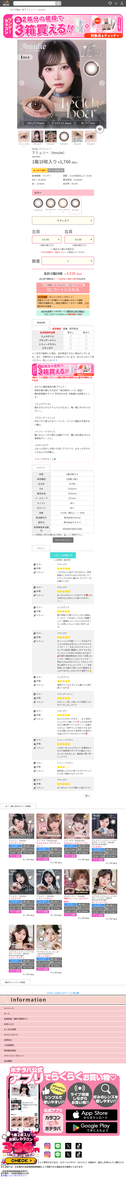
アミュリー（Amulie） (36, 9)
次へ (87, 795)
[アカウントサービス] (122, 3)
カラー (38, 192)
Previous (14, 138)
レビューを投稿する (63, 555)
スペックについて (63, 540)
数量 (36, 261)
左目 (36, 231)
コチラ (54, 360)
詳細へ (87, 304)
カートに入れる (63, 288)
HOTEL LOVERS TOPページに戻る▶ (63, 992)
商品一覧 (20, 9)
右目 (69, 231)
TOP (12, 9)
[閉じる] (37, 1126)
